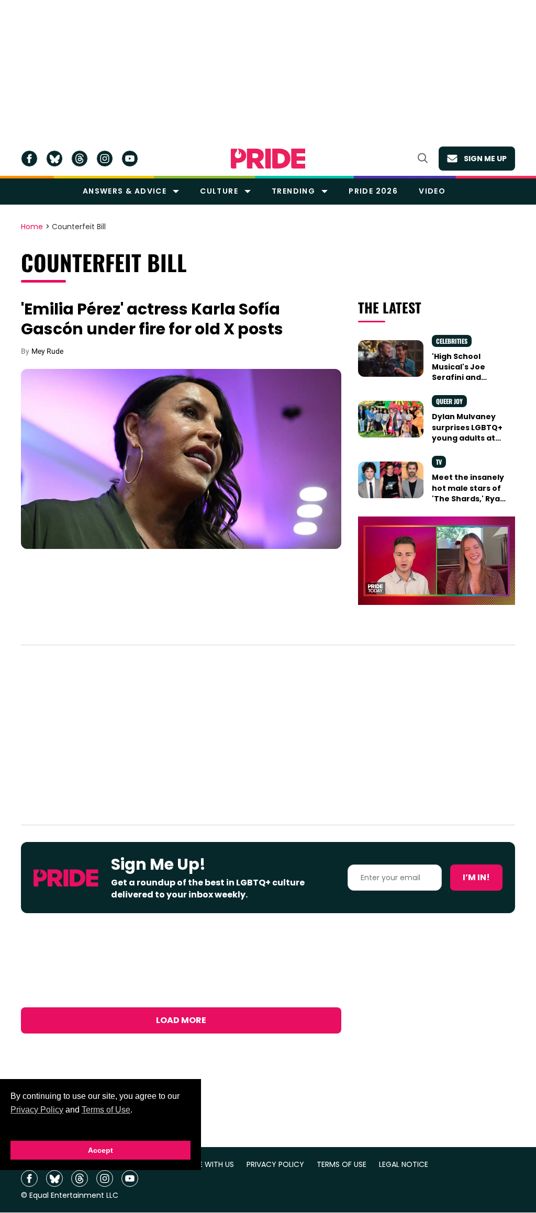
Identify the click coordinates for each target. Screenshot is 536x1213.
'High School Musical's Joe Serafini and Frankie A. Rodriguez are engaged (460, 382)
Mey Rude (47, 351)
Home (32, 227)
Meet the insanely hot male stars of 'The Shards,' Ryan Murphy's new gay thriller (468, 498)
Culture (219, 191)
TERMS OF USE (341, 1165)
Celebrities (451, 340)
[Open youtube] (129, 158)
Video (432, 191)
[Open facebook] (29, 158)
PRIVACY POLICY (275, 1165)
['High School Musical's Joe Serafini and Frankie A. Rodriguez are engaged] (390, 358)
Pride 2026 (373, 191)
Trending (293, 191)
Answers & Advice (124, 191)
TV (439, 461)
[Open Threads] (79, 158)
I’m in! (476, 877)
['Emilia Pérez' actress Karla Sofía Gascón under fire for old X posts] (181, 458)
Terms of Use (106, 1109)
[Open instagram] (104, 158)
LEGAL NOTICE (403, 1165)
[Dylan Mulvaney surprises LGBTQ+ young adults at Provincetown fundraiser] (390, 418)
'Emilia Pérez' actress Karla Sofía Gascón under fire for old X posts (152, 319)
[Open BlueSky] (54, 158)
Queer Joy (449, 401)
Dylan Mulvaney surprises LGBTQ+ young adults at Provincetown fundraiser (467, 437)
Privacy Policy (36, 1109)
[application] (436, 560)
